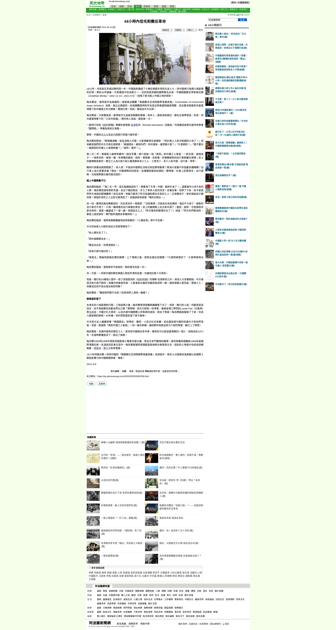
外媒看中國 (114, 595)
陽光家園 (190, 616)
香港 (124, 141)
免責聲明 (203, 624)
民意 (181, 595)
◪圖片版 (239, 15)
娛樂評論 (158, 608)
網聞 (164, 591)
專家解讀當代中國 (132, 616)
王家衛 (92, 579)
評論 (129, 6)
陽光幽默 (170, 616)
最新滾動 (93, 9)
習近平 (156, 572)
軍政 (105, 591)
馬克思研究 (148, 616)
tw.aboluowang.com (119, 1)
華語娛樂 (117, 608)
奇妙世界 (187, 612)
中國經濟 (164, 572)
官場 (175, 591)
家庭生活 (121, 9)
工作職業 (158, 9)
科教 (169, 591)
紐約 (106, 125)
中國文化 (177, 9)
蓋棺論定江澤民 (114, 616)
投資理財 (215, 9)
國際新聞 (139, 591)
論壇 (164, 6)
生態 (199, 591)
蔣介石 (137, 576)
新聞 (121, 6)
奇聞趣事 (168, 612)
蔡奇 (174, 576)
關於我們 (182, 624)
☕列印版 (231, 15)
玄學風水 (149, 9)
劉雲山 (160, 576)
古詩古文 (205, 9)
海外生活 (140, 9)
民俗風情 (207, 612)
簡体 (234, 2)
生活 (138, 6)
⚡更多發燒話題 (96, 568)
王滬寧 (102, 576)
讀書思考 (233, 9)
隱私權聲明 (215, 624)
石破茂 (115, 576)
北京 (117, 105)
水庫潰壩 (147, 572)
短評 (151, 595)
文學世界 (163, 11)
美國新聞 (113, 591)
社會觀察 (127, 612)
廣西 (104, 572)
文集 (139, 595)
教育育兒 (168, 9)
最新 (99, 591)
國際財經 (149, 591)
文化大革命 (107, 134)
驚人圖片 (101, 616)
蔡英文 (181, 576)
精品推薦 (168, 608)
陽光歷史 (159, 616)
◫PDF (246, 15)
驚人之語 (125, 595)
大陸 (121, 591)
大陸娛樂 (107, 608)
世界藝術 (154, 11)
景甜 (114, 572)
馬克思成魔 (136, 572)
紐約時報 (142, 279)
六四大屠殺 (176, 572)
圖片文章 (152, 603)
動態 (133, 595)
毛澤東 (92, 312)
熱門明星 (127, 608)
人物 (158, 591)
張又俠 (185, 572)
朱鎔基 (97, 572)
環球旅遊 (197, 612)
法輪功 (193, 572)
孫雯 (121, 576)
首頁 (113, 6)
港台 (205, 591)
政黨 (145, 595)
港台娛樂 (138, 608)
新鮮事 (147, 6)
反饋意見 (193, 624)
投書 (163, 595)
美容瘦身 (196, 9)
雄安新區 (129, 576)
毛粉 (91, 384)
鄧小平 (107, 348)
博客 (172, 6)
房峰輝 (168, 576)
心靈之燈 (130, 9)
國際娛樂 (148, 608)
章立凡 (97, 30)
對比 (169, 595)
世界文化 (224, 9)
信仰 (211, 591)
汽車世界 (138, 612)
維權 (187, 591)
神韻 (109, 572)
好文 (157, 595)
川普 (120, 572)
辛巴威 (153, 576)
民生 (181, 591)
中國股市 (93, 576)
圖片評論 (189, 595)
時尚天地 (158, 612)
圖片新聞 (182, 11)
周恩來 (97, 348)
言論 (105, 595)
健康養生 (102, 9)
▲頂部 (225, 624)
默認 (200, 30)
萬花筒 (178, 612)
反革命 (102, 384)
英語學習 (243, 9)
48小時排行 (215, 25)
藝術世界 (187, 9)
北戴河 (145, 576)
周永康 (196, 576)
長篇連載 (172, 11)
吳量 (124, 371)
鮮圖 (215, 612)
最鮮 (99, 612)
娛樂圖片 (179, 608)
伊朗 (91, 572)
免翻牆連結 (243, 2)
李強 (108, 576)
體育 (193, 591)
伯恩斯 (134, 125)
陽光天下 (180, 616)
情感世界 (117, 612)
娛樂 (156, 6)
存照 (175, 595)
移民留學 (148, 612)
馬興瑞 (126, 572)
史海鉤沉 (112, 9)
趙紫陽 (188, 576)
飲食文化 (107, 612)
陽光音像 (200, 616)
